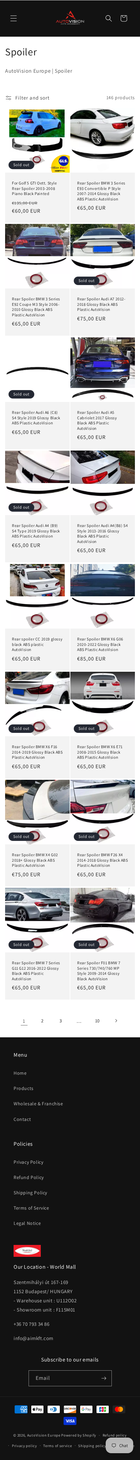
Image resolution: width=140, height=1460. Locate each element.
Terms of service (57, 1445)
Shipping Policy (30, 1193)
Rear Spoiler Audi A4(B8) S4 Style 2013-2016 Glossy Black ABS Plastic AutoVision (102, 533)
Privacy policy (24, 1445)
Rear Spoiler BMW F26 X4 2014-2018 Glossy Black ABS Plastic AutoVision (102, 860)
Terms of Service (31, 1208)
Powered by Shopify (78, 1435)
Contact (22, 1119)
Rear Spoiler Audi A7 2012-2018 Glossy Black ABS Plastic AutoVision (101, 304)
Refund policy (115, 1435)
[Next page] (115, 1020)
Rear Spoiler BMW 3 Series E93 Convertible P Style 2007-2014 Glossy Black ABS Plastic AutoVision (101, 190)
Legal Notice (27, 1223)
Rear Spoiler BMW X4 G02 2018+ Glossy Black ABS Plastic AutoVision (35, 860)
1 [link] (24, 1021)
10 (97, 1021)
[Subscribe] (104, 1378)
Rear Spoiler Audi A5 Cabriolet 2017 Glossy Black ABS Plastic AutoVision (97, 420)
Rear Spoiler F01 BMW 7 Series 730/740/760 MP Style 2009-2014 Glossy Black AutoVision (98, 970)
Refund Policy (29, 1177)
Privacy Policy (28, 1162)
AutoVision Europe (43, 1435)
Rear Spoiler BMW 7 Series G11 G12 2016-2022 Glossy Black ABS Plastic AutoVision (36, 970)
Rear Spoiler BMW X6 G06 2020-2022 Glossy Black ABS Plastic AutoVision (100, 644)
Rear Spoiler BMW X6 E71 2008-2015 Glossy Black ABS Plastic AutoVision (100, 752)
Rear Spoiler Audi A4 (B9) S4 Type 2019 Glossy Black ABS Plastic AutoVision (36, 531)
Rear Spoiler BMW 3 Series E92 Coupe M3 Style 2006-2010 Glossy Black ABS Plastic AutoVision (36, 306)
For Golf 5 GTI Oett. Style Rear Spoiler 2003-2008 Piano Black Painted (34, 188)
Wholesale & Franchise (38, 1104)
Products (24, 1088)
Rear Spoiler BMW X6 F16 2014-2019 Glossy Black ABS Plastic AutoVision (37, 752)
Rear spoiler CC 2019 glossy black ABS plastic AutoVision (37, 644)
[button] (13, 18)
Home (20, 1073)
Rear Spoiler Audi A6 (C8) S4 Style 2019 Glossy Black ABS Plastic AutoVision (36, 417)
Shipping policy (92, 1445)
